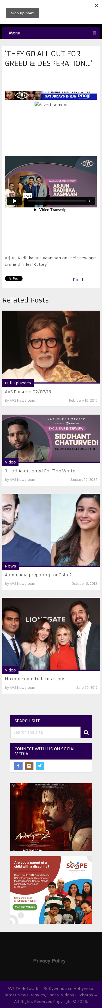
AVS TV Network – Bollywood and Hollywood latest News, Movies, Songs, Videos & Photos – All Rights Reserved (51, 995)
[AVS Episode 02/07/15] (51, 347)
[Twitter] (40, 766)
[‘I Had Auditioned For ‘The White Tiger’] (51, 439)
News (10, 566)
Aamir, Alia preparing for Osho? (38, 574)
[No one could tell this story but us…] (51, 634)
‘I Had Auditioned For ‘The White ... (42, 470)
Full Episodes (18, 383)
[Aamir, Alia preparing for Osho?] (51, 530)
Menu (14, 33)
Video (10, 462)
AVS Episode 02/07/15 (28, 391)
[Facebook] (18, 766)
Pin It (78, 279)
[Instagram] (29, 766)
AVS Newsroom (22, 400)
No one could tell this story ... (37, 678)
